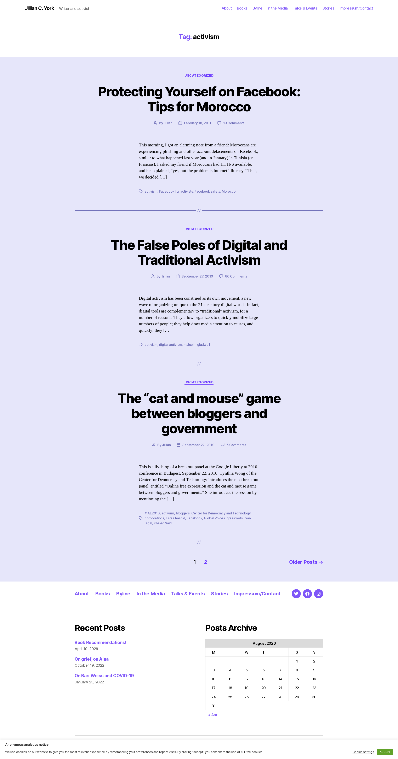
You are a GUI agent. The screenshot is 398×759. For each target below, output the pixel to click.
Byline (257, 8)
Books (242, 8)
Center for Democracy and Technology (221, 513)
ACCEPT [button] (385, 751)
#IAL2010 (152, 513)
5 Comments (236, 445)
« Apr (212, 715)
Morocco (228, 191)
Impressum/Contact (356, 8)
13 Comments (233, 123)
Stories (329, 8)
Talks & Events (305, 8)
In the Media (278, 8)
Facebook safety (207, 191)
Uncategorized (199, 75)
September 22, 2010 (198, 445)
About (227, 8)
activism (151, 191)
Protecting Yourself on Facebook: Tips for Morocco (199, 99)
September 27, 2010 (197, 276)
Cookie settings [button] (363, 752)
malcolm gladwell (196, 345)
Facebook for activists (176, 191)
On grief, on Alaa (91, 659)
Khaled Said (163, 523)
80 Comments (236, 276)
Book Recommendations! (100, 642)
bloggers (183, 513)
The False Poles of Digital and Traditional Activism (199, 252)
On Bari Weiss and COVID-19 (104, 675)
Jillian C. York (39, 8)
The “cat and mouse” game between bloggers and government (199, 413)
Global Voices (214, 518)
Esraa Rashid (175, 518)
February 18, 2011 (197, 123)
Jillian (168, 123)
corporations (154, 518)
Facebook (194, 518)
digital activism (170, 345)
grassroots (235, 518)
